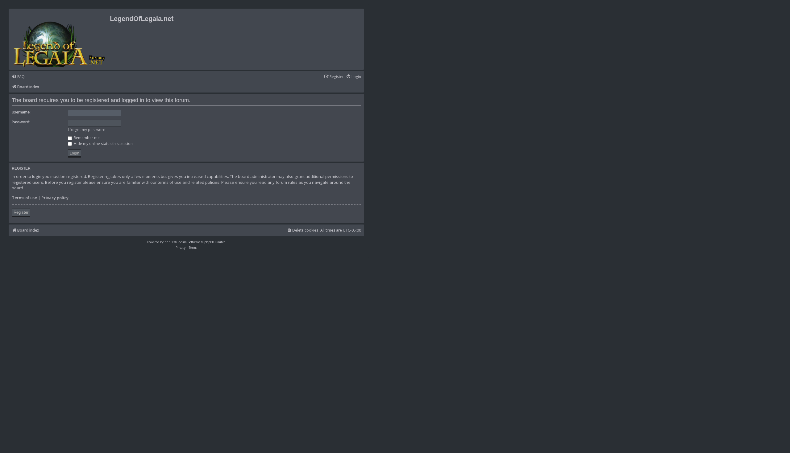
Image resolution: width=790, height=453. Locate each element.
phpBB (169, 242)
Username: (21, 112)
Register (21, 212)
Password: (21, 122)
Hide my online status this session (103, 143)
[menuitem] (18, 77)
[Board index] (60, 39)
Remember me (86, 137)
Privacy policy (55, 197)
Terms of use (24, 197)
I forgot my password (87, 129)
